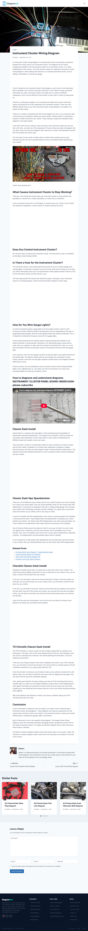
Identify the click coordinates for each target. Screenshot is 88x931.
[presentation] (15, 790)
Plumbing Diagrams (35, 909)
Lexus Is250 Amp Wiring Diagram (66, 765)
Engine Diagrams (34, 916)
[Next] (83, 798)
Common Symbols (55, 906)
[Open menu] (84, 3)
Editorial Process (74, 906)
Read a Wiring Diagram (56, 902)
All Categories (34, 919)
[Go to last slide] (4, 798)
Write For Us (73, 916)
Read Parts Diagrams (55, 912)
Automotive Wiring (35, 902)
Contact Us (73, 912)
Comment (15, 838)
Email (36, 861)
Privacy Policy (73, 919)
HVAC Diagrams (34, 912)
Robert (16, 57)
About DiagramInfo (75, 902)
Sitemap (78, 928)
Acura (15, 49)
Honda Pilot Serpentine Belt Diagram (22, 765)
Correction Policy (74, 909)
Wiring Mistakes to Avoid (57, 916)
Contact (84, 928)
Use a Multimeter (55, 909)
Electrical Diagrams (35, 906)
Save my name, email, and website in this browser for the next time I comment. (36, 866)
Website (60, 861)
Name (13, 861)
